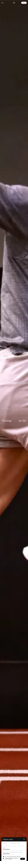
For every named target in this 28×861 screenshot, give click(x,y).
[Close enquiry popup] (24, 839)
